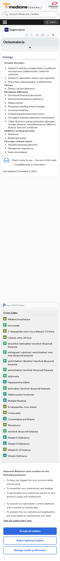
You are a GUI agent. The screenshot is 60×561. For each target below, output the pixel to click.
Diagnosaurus (17, 29)
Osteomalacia (13, 42)
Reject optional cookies (30, 540)
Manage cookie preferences (30, 550)
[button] (51, 22)
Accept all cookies (30, 531)
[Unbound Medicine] (53, 5)
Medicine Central (22, 6)
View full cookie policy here (17, 520)
